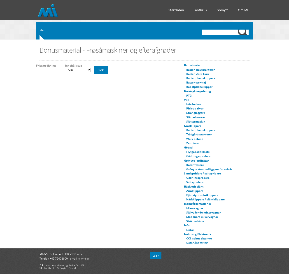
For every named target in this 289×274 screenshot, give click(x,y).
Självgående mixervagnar (203, 212)
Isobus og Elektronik (197, 234)
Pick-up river (194, 108)
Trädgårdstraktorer (199, 134)
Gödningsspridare (198, 156)
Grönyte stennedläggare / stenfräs (209, 169)
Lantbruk (200, 10)
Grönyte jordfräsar (196, 161)
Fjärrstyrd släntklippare (202, 195)
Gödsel (188, 147)
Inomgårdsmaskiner (197, 204)
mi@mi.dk (83, 258)
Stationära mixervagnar (202, 217)
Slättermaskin (195, 121)
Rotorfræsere (195, 165)
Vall (186, 100)
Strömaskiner (195, 221)
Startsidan (176, 10)
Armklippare (194, 191)
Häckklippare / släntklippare (205, 199)
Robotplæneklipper (199, 87)
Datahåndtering (197, 243)
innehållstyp (73, 65)
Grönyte (222, 10)
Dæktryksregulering (197, 91)
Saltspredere (194, 182)
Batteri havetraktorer (200, 70)
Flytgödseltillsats (198, 152)
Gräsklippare (192, 126)
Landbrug (50, 265)
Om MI (243, 10)
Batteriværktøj (196, 82)
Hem (43, 30)
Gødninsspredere (198, 178)
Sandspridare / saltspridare (202, 173)
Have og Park (66, 265)
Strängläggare (195, 113)
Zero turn (192, 143)
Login (156, 255)
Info (186, 225)
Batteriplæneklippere (200, 78)
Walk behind (194, 139)
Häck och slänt (193, 186)
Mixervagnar (194, 208)
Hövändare (193, 104)
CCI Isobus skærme (199, 238)
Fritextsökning (46, 65)
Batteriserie (192, 65)
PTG (189, 96)
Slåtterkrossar (195, 117)
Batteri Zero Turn (197, 74)
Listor (190, 230)
